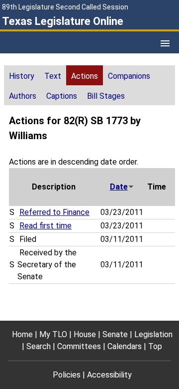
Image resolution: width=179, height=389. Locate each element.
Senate (115, 334)
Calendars (124, 346)
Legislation (153, 334)
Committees (79, 346)
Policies (67, 375)
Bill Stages (106, 96)
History (21, 76)
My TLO (53, 334)
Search (38, 346)
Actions (84, 76)
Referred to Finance (54, 212)
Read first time (45, 225)
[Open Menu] (165, 43)
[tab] (21, 75)
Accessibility (109, 375)
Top (155, 346)
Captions (61, 96)
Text (52, 76)
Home (22, 334)
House (85, 334)
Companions (129, 76)
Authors (22, 96)
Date (119, 187)
